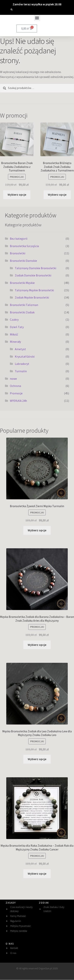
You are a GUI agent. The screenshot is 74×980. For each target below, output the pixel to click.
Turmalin (21, 371)
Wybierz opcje (17, 194)
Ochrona (15, 386)
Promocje (16, 393)
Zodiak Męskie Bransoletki (32, 297)
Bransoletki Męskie (22, 283)
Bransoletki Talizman (24, 305)
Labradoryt (22, 364)
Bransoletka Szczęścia (24, 246)
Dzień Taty (17, 327)
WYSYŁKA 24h (18, 401)
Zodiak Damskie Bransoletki (33, 275)
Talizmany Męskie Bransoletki (34, 290)
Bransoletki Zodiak (22, 312)
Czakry (14, 319)
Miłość (14, 334)
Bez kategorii (18, 238)
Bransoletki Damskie (23, 261)
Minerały (15, 341)
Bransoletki (17, 253)
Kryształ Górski (25, 356)
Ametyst (20, 349)
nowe (13, 378)
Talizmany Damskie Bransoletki (35, 268)
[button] (11, 9)
